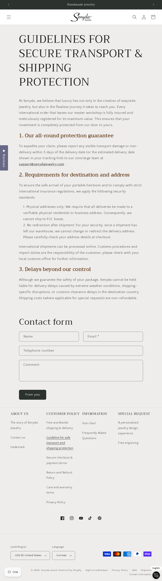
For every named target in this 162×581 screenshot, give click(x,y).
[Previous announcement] (8, 4)
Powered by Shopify (70, 570)
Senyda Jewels (49, 570)
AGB (134, 570)
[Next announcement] (153, 4)
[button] (9, 17)
